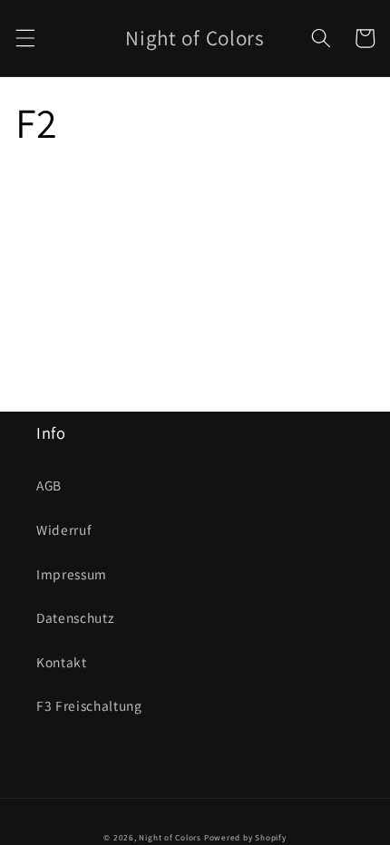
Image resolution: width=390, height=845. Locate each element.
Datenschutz (74, 617)
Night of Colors (170, 837)
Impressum (71, 574)
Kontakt (61, 662)
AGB (49, 485)
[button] (24, 38)
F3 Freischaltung (89, 705)
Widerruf (63, 529)
